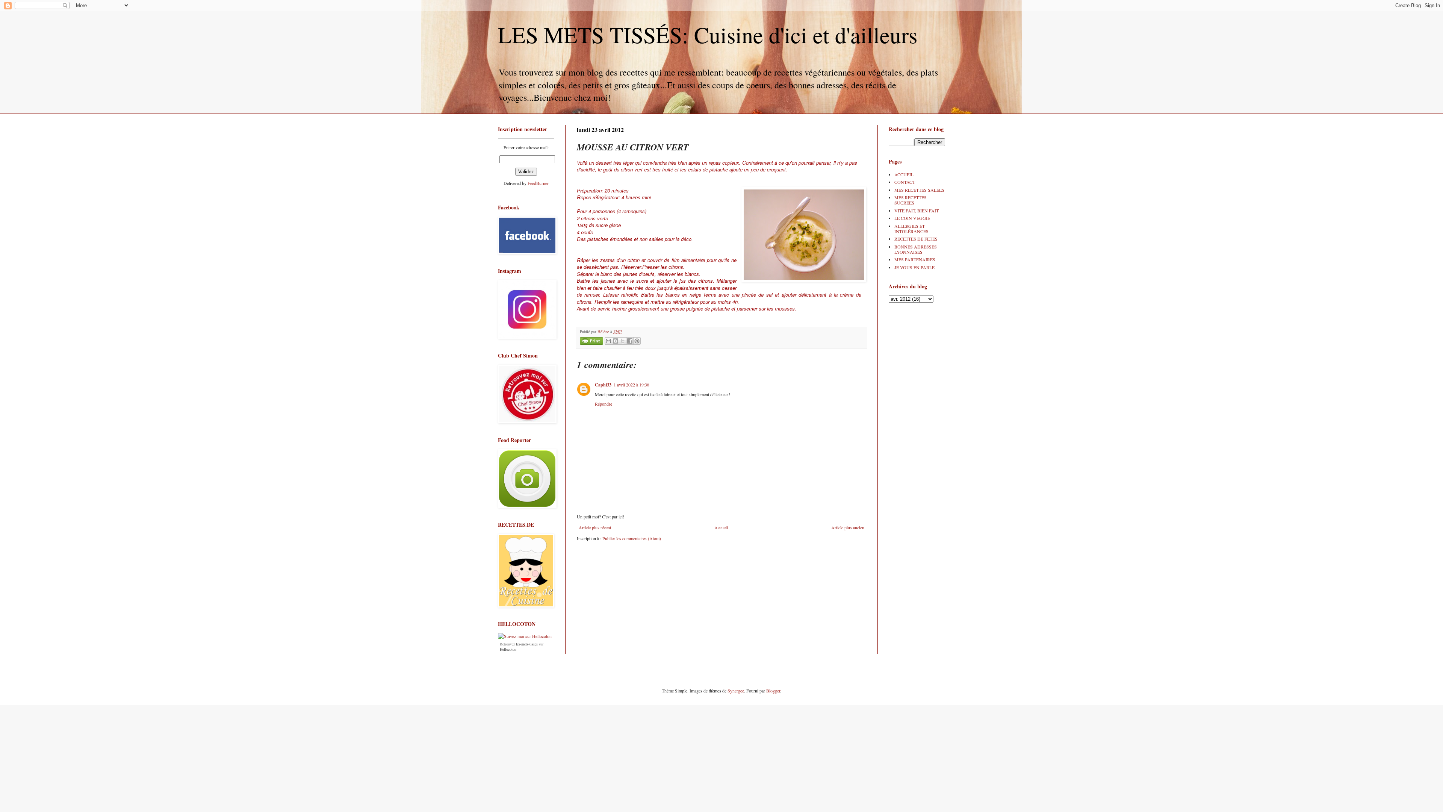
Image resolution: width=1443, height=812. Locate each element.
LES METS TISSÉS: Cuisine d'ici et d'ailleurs (707, 35)
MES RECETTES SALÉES (919, 190)
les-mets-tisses (527, 644)
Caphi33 (603, 385)
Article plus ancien (847, 527)
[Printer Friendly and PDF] (591, 342)
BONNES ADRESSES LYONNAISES (915, 249)
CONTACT (904, 182)
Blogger (773, 691)
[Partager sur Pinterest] (637, 341)
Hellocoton (508, 649)
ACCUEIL (904, 174)
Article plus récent (595, 527)
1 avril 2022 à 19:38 (631, 385)
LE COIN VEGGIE (912, 218)
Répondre (603, 404)
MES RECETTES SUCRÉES (910, 200)
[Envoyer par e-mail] (608, 341)
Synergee (736, 691)
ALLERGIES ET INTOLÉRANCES (911, 228)
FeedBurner (538, 183)
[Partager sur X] (622, 341)
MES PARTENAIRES (914, 259)
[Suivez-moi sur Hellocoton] (525, 636)
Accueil (721, 527)
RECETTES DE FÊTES (916, 239)
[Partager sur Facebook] (630, 341)
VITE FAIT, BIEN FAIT (916, 211)
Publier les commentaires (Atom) (631, 538)
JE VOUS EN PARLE (914, 267)
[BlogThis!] (615, 341)
